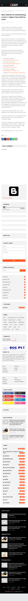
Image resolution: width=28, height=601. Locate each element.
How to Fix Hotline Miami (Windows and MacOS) (17, 514)
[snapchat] (8, 403)
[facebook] (8, 393)
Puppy (14, 327)
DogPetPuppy (21, 322)
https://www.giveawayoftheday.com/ (11, 63)
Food (13, 307)
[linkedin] (19, 399)
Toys (13, 329)
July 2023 (14, 295)
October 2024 (14, 284)
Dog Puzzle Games (13, 322)
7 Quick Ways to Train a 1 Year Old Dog (15, 317)
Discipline (19, 320)
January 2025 (14, 279)
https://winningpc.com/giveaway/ (17, 72)
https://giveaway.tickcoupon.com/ (11, 60)
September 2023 (14, 290)
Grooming (21, 324)
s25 (18, 327)
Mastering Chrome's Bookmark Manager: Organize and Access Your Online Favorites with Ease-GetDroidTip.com (17, 422)
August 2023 (14, 292)
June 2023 (14, 297)
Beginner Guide (12, 320)
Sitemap (4, 381)
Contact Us (13, 587)
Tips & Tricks (5, 372)
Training (17, 329)
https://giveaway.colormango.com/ (11, 70)
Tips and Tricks (6, 329)
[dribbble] (19, 403)
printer (10, 327)
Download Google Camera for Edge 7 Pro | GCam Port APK (17, 521)
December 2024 (14, 282)
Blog (22, 591)
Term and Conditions (19, 381)
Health (15, 370)
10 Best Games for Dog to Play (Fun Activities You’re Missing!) (17, 429)
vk (8, 589)
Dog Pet (5, 322)
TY (13, 591)
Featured (16, 366)
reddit (18, 587)
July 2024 (14, 287)
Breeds (16, 368)
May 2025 (14, 276)
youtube (18, 589)
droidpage (5, 324)
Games (15, 324)
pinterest (23, 587)
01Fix (6, 10)
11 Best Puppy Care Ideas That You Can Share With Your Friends (17, 553)
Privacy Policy (17, 379)
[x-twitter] (19, 393)
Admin (4, 22)
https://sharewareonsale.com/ (10, 67)
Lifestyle (5, 327)
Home (2, 10)
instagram (13, 589)
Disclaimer (5, 383)
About (15, 377)
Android (5, 320)
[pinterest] (8, 396)
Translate (14, 340)
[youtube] (8, 399)
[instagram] (19, 396)
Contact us (5, 379)
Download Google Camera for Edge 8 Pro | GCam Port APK (16, 436)
